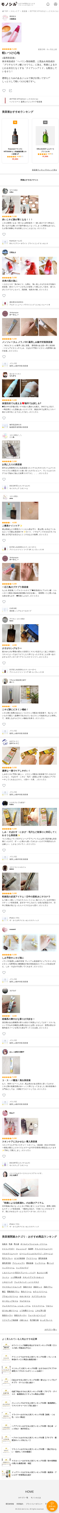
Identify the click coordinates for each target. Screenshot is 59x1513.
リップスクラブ (22, 1268)
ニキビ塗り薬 (40, 1311)
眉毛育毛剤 (6, 1263)
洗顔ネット (37, 1287)
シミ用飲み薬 (16, 1277)
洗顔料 (30, 1249)
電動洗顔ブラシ (13, 1292)
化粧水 (4, 1244)
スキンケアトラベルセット (33, 1277)
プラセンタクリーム (10, 1296)
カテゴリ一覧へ (50, 1329)
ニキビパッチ (7, 1282)
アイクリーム (31, 1258)
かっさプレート (46, 1320)
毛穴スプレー (7, 1258)
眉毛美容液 (42, 1258)
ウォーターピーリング (37, 1315)
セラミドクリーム (40, 1292)
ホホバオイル (24, 1296)
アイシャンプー (18, 1263)
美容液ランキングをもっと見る (44, 170)
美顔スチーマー (20, 1315)
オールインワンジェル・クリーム (33, 1244)
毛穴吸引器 (34, 1320)
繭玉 (4, 1292)
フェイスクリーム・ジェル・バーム (16, 1306)
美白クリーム (26, 1292)
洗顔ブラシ (48, 1287)
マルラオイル (24, 1301)
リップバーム (40, 1263)
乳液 (10, 1244)
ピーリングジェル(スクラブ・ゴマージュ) (36, 1254)
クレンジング (21, 1249)
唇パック (50, 1263)
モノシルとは (36, 1498)
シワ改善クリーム (26, 1311)
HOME (29, 1491)
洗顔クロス (27, 1287)
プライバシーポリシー (34, 1504)
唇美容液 (29, 1263)
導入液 (16, 1244)
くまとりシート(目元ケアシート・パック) (19, 1273)
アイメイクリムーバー (44, 1249)
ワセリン (49, 1306)
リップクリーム (8, 1268)
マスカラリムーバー (10, 1254)
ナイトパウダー (8, 1249)
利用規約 (20, 1504)
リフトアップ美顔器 (10, 1320)
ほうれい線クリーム (10, 1311)
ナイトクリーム (38, 1306)
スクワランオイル (39, 1296)
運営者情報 (10, 1504)
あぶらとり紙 (42, 1273)
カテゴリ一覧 (23, 1498)
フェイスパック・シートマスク (26, 1282)
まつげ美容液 (19, 1258)
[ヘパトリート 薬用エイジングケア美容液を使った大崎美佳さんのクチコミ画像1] (11, 32)
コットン (5, 1277)
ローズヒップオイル (10, 1301)
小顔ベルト (23, 1320)
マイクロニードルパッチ (12, 1287)
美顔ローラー (7, 1315)
